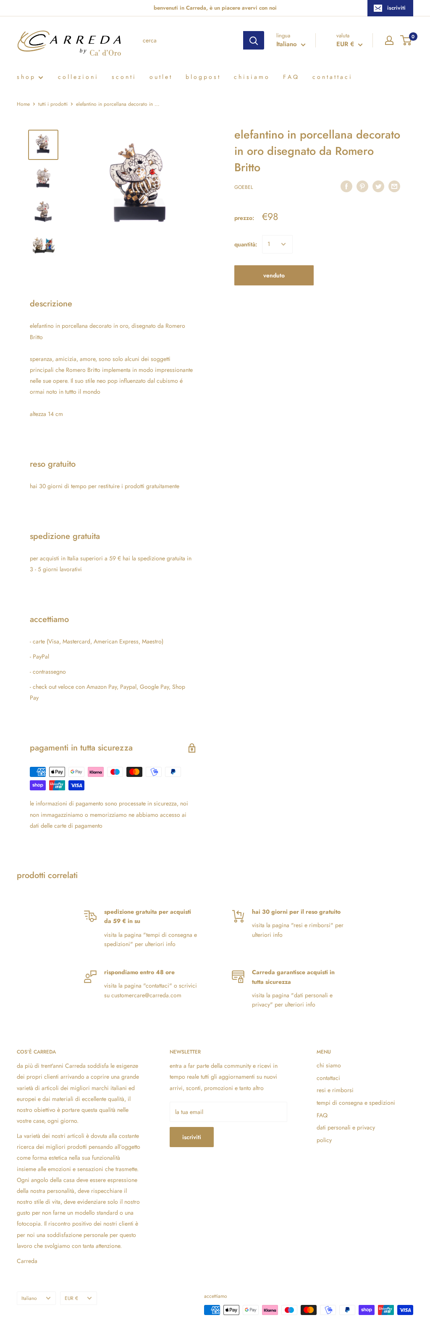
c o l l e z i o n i (77, 77)
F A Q (290, 77)
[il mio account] (389, 40)
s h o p (25, 77)
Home (23, 104)
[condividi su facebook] (346, 186)
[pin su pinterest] (362, 186)
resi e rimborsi (335, 1090)
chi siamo (329, 1065)
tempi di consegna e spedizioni (356, 1102)
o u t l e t (160, 77)
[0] (406, 40)
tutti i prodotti (53, 104)
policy (324, 1140)
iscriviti (396, 8)
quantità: (245, 244)
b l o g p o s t (202, 77)
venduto (274, 275)
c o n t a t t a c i (331, 77)
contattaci (328, 1078)
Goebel (243, 187)
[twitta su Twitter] (378, 186)
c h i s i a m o (251, 77)
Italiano (29, 1298)
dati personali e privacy (346, 1127)
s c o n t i (123, 77)
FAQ (322, 1115)
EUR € (71, 1298)
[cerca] (253, 40)
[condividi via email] (394, 186)
